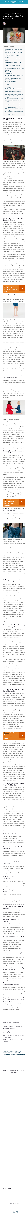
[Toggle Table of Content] (22, 47)
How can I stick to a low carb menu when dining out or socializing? (15, 109)
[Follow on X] (11, 1212)
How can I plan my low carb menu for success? (14, 92)
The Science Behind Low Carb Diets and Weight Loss (14, 59)
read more (7, 1102)
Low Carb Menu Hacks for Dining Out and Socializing (14, 76)
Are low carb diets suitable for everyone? (15, 98)
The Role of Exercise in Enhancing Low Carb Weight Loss (13, 72)
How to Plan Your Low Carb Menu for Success (13, 56)
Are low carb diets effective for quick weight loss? (14, 86)
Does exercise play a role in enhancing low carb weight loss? (15, 106)
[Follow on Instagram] (14, 1212)
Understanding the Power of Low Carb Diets (13, 50)
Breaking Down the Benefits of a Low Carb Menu (13, 63)
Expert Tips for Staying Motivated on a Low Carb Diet (13, 66)
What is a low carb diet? (11, 81)
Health (11, 18)
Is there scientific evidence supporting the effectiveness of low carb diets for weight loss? (15, 96)
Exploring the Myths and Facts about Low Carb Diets (14, 69)
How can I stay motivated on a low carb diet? (14, 101)
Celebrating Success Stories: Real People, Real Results (13, 79)
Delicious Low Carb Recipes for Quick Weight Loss (13, 53)
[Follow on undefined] (17, 1212)
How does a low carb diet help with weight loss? (15, 84)
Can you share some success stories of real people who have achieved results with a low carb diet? (15, 113)
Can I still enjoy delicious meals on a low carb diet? (14, 89)
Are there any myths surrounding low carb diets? (15, 104)
